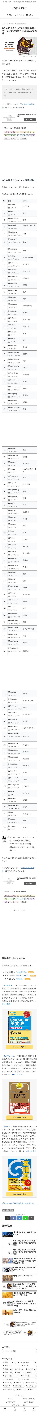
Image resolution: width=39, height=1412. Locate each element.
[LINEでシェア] (25, 1218)
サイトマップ (10, 1402)
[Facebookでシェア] (13, 1218)
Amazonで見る (20, 1047)
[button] (31, 1218)
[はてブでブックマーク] (19, 1218)
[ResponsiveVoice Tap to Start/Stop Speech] (9, 204)
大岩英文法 (21, 972)
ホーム (10, 1399)
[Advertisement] (19, 158)
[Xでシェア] (8, 1218)
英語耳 (19, 979)
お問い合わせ (28, 1402)
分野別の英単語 (8, 1210)
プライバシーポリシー (19, 1405)
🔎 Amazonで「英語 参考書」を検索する (18, 1203)
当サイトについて (29, 1399)
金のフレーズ (22, 975)
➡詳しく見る (17, 1074)
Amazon (30, 972)
